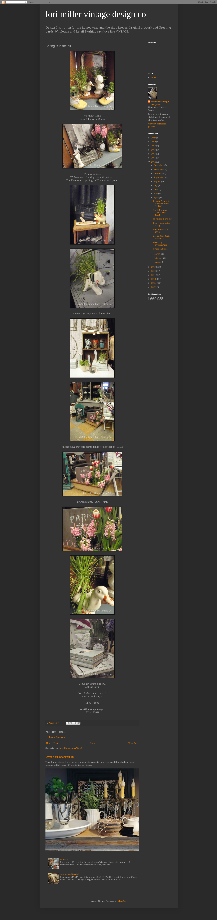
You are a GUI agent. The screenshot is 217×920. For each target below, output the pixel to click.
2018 (153, 145)
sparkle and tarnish (69, 874)
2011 (153, 275)
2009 (154, 283)
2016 (153, 153)
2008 (154, 287)
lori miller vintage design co (95, 14)
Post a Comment (57, 737)
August (157, 181)
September (159, 177)
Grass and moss (161, 248)
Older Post (133, 743)
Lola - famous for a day (161, 224)
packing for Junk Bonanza (161, 237)
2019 (153, 141)
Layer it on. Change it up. (59, 756)
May (156, 193)
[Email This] (67, 723)
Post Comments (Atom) (70, 748)
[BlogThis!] (70, 723)
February (158, 258)
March (157, 253)
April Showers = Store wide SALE (161, 212)
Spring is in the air (162, 218)
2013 (153, 267)
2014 (153, 162)
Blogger (122, 901)
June (156, 189)
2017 (153, 149)
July (156, 185)
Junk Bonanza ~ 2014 (160, 230)
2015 (153, 157)
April (156, 197)
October (158, 173)
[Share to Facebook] (76, 723)
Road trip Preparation (160, 243)
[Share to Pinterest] (79, 723)
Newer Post (52, 743)
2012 (153, 271)
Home (93, 743)
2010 (153, 279)
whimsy (64, 859)
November (159, 169)
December (159, 165)
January (158, 262)
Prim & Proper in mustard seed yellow (161, 203)
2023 (153, 137)
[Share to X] (73, 723)
